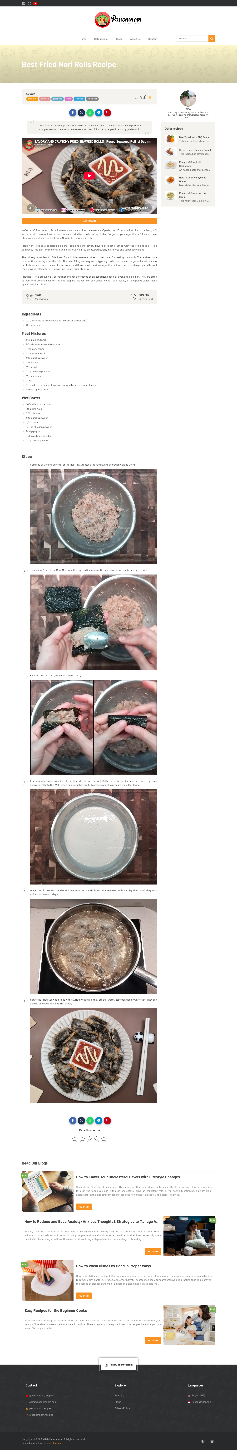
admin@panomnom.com (43, 1401)
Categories (101, 38)
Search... (119, 1395)
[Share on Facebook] (73, 112)
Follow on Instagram (121, 1364)
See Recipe (89, 221)
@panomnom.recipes (41, 1395)
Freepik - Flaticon (52, 1442)
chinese (45, 98)
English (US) (198, 1395)
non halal (92, 98)
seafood (79, 98)
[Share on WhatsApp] (90, 112)
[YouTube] (35, 3)
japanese (57, 98)
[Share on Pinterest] (107, 112)
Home (83, 38)
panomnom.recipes (40, 1408)
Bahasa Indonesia (201, 1401)
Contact (152, 38)
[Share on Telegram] (98, 112)
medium (32, 98)
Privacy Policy (122, 1408)
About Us (135, 38)
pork (68, 98)
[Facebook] (24, 3)
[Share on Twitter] (81, 112)
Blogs (119, 38)
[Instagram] (29, 3)
